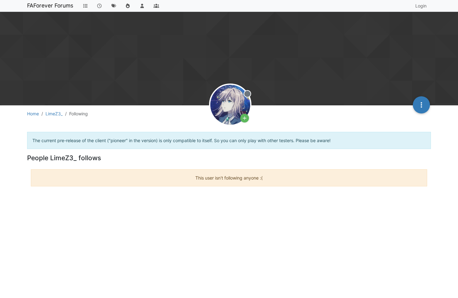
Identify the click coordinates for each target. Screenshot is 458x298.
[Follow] (244, 118)
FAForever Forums (50, 5)
